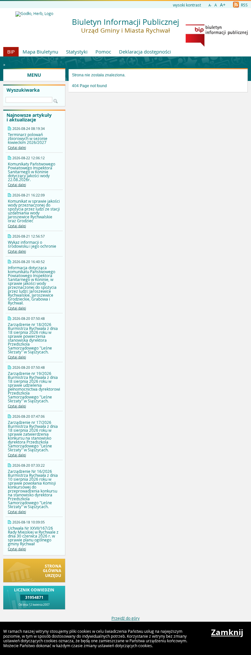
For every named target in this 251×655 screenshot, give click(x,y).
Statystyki (77, 51)
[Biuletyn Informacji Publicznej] (217, 45)
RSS (244, 5)
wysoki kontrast (187, 5)
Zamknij (227, 632)
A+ (223, 5)
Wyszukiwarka (23, 90)
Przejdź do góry (125, 618)
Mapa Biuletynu (40, 51)
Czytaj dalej (17, 148)
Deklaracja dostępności (145, 51)
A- (210, 5)
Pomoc (103, 51)
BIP (11, 51)
